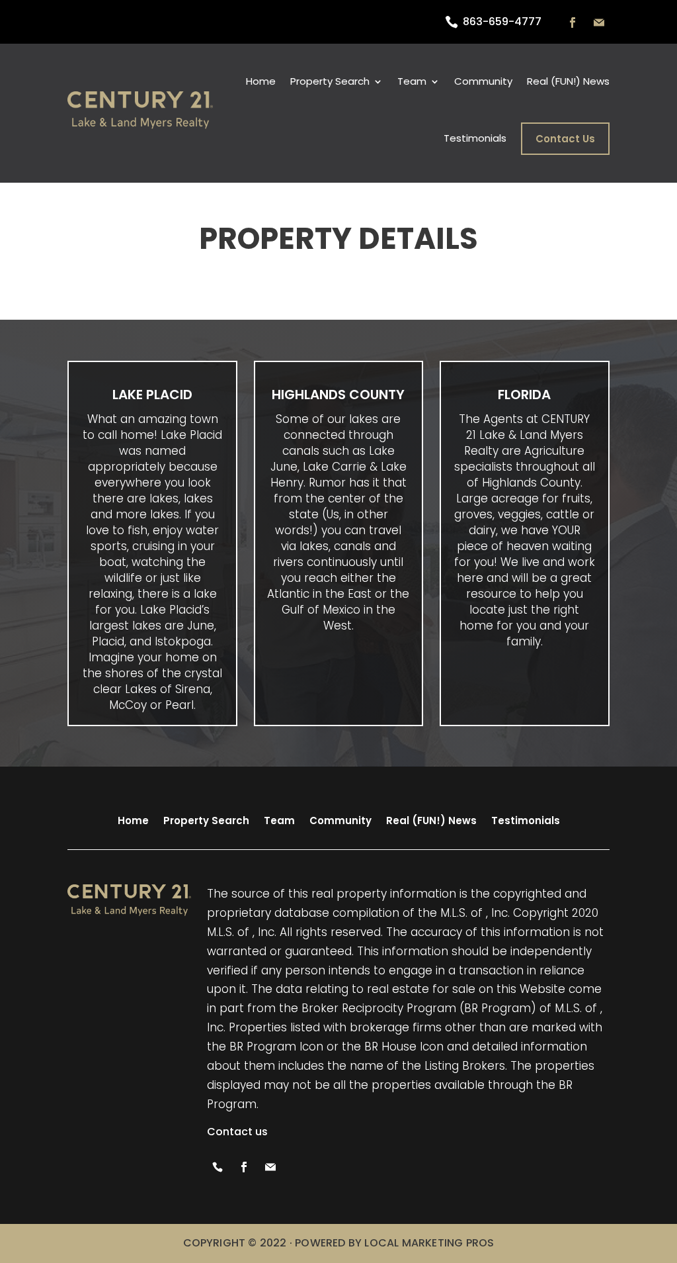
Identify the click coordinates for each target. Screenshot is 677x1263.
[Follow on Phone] (217, 1167)
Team (279, 820)
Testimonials (475, 138)
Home (261, 81)
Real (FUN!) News (568, 81)
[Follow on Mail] (599, 22)
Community (483, 81)
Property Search (330, 81)
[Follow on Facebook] (572, 22)
